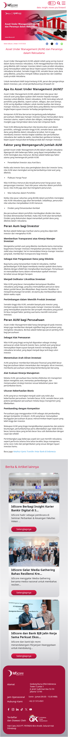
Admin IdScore (8, 44)
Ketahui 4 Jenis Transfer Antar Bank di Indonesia (34, 451)
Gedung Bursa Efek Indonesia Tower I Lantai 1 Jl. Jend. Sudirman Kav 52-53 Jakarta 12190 (43, 688)
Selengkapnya (23, 529)
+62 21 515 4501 (36, 701)
